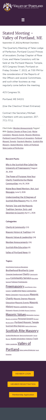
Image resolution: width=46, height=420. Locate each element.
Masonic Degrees (21, 298)
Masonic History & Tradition (18, 232)
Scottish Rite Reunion (12, 335)
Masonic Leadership (21, 307)
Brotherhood (12, 270)
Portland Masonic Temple (26, 322)
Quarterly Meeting (24, 141)
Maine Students (24, 295)
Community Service (20, 278)
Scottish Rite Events (31, 326)
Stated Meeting (16, 144)
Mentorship (30, 315)
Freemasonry (15, 286)
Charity (26, 274)
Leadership (16, 290)
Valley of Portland (31, 144)
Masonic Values (16, 314)
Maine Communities (29, 291)
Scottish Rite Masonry (22, 330)
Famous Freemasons (19, 282)
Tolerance (29, 339)
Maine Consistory (12, 294)
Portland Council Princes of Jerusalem (18, 138)
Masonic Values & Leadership (19, 237)
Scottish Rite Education (17, 247)
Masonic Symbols (19, 310)
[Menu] (23, 20)
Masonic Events (18, 134)
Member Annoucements (23, 128)
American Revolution (21, 267)
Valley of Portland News (17, 252)
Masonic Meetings (32, 134)
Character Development (14, 274)
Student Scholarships (18, 339)
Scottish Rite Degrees (15, 326)
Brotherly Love (26, 270)
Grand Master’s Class (30, 287)
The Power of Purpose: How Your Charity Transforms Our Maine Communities (21, 180)
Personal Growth (25, 318)
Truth (35, 338)
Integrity (8, 291)
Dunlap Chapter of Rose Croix (19, 131)
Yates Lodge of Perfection (13, 148)
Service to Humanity (26, 335)
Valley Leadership (11, 344)
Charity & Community (15, 227)
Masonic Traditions (30, 310)
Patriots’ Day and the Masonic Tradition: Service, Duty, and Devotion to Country (19, 209)
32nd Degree (10, 267)
